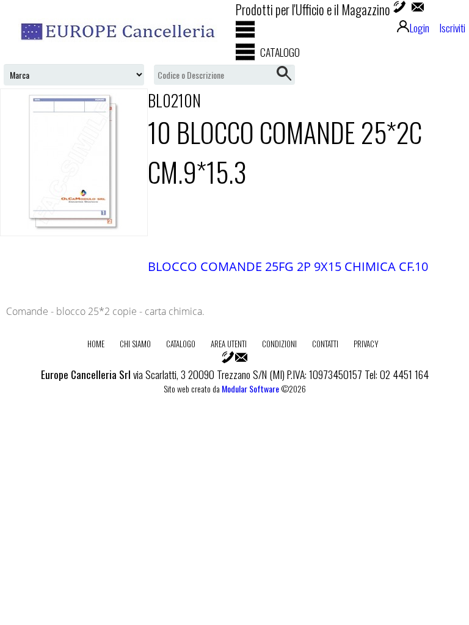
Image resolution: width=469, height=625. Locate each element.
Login (419, 27)
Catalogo (180, 344)
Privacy (366, 344)
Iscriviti (452, 27)
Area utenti (229, 344)
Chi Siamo (135, 344)
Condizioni (279, 344)
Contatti (325, 344)
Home (95, 344)
